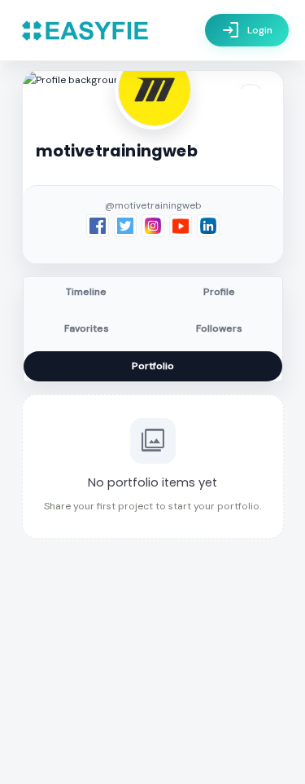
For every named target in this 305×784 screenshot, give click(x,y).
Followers (219, 328)
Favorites (86, 328)
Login (246, 30)
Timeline (86, 291)
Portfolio (153, 365)
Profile (219, 291)
